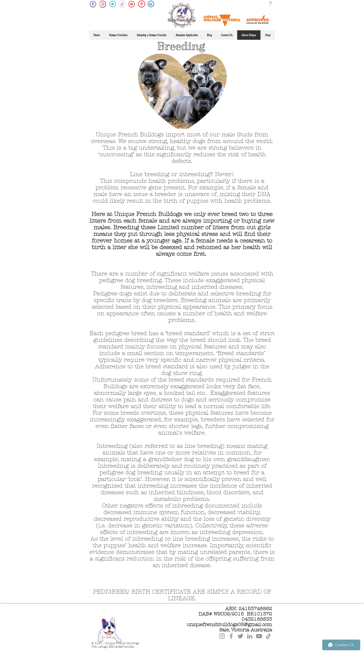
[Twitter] (240, 636)
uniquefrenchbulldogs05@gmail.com (229, 624)
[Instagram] (222, 636)
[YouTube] (259, 636)
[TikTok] (268, 636)
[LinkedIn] (249, 636)
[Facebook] (231, 636)
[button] (271, 4)
